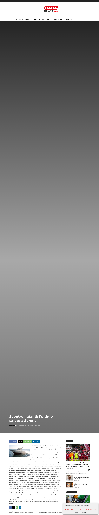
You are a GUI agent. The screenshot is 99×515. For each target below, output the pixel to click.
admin (31, 425)
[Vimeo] (83, 1)
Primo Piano (13, 425)
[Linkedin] (20, 507)
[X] (81, 1)
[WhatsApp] (17, 507)
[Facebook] (77, 1)
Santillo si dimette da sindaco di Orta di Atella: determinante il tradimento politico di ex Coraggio (81, 477)
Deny (79, 509)
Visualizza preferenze (91, 509)
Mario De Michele (69, 469)
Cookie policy (76, 512)
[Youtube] (84, 1)
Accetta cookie (69, 509)
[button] (83, 19)
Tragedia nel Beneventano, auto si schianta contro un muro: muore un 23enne (81, 484)
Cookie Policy (84, 512)
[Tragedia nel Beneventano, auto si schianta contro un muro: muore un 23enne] (69, 484)
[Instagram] (79, 1)
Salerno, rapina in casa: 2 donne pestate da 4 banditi (50, 512)
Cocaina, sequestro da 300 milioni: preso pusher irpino (21, 512)
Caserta (67, 460)
